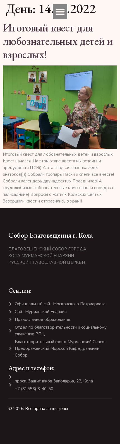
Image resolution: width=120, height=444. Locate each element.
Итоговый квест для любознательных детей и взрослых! (58, 41)
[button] (60, 11)
